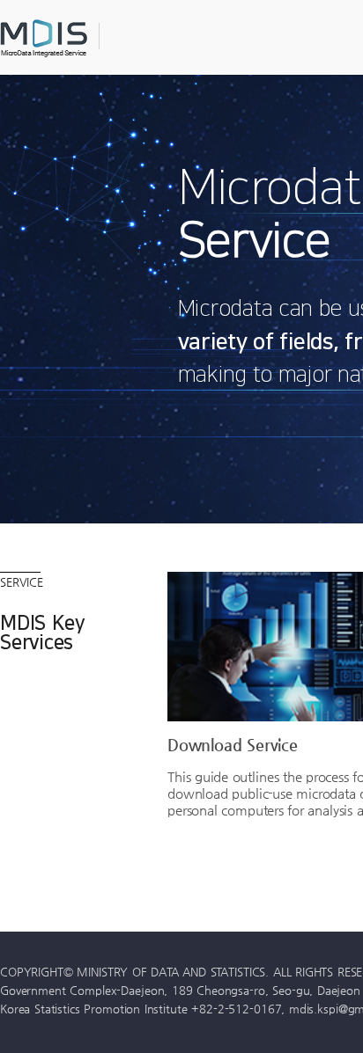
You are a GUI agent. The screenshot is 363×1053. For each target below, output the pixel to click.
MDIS (88, 38)
